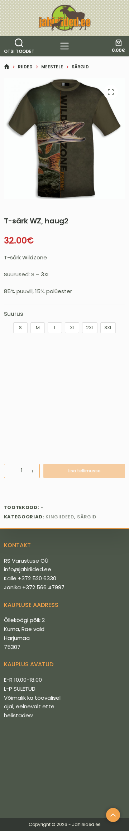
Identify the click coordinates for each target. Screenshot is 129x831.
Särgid (86, 516)
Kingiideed (60, 516)
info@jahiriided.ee (27, 569)
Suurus (13, 314)
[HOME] (6, 66)
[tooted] (64, 46)
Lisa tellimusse (84, 471)
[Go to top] (113, 815)
